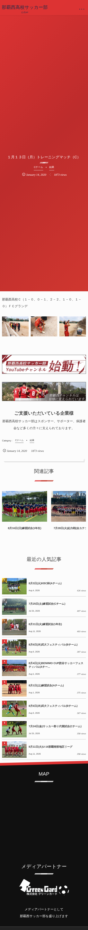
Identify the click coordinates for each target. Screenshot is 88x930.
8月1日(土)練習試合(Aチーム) (46, 685)
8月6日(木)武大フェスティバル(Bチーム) (53, 644)
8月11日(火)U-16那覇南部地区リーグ (50, 746)
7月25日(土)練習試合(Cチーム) (47, 603)
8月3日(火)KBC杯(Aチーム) (45, 583)
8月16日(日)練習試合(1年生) (24, 528)
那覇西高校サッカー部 (25, 7)
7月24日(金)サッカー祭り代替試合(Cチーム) (55, 726)
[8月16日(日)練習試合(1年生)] (24, 506)
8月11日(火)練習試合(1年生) (45, 624)
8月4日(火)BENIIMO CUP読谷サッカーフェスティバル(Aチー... (56, 665)
